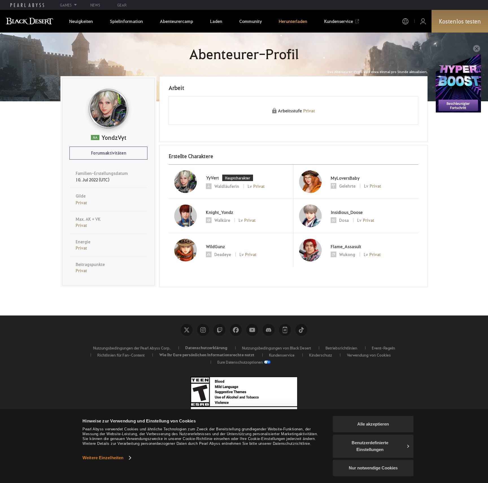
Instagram (203, 330)
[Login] (423, 21)
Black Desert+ (285, 330)
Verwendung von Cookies (369, 354)
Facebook (236, 330)
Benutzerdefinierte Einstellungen (370, 446)
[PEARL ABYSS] (27, 5)
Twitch (219, 330)
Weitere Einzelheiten (102, 457)
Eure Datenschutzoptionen (240, 361)
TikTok (301, 330)
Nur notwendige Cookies (373, 467)
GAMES (66, 5)
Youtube (252, 330)
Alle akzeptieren (373, 424)
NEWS (95, 5)
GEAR (122, 5)
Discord (268, 330)
